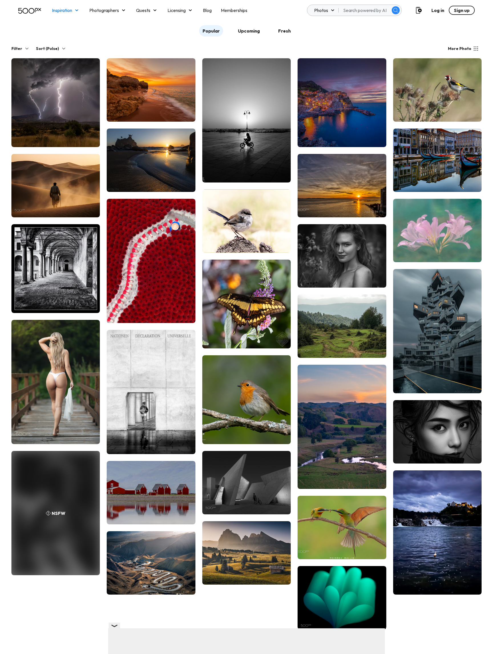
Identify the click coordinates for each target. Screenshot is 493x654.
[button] (395, 10)
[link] (55, 102)
